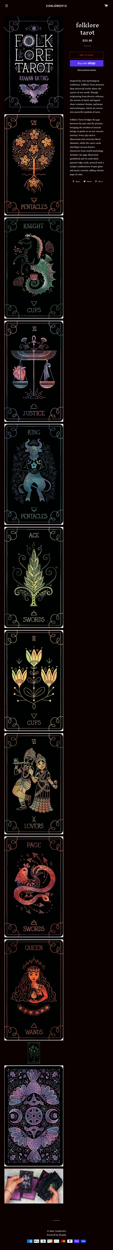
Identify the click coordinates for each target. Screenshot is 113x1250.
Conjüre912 (56, 6)
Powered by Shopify (56, 1235)
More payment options (87, 70)
